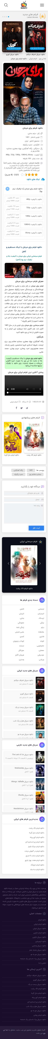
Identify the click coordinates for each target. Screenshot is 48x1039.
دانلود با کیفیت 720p (34, 208)
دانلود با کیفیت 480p (34, 199)
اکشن (22, 609)
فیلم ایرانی (33, 59)
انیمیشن (41, 614)
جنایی (22, 618)
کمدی (22, 636)
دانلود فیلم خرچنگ (37, 865)
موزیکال (21, 650)
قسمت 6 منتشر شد (14, 48)
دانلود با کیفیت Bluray (33, 233)
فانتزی (41, 636)
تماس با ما (42, 963)
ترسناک (41, 618)
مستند (21, 646)
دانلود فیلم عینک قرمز (36, 846)
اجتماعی (41, 609)
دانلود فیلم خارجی (39, 933)
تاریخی (21, 614)
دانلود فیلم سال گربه (36, 833)
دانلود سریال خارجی (39, 937)
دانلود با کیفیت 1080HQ (33, 224)
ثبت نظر (36, 528)
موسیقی (41, 655)
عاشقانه (41, 632)
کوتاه (42, 641)
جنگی (42, 623)
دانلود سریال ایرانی (39, 928)
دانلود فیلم (42, 920)
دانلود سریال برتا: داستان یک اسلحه (33, 959)
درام (42, 627)
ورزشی (41, 659)
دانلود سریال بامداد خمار (37, 950)
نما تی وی (42, 59)
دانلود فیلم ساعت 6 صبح (35, 856)
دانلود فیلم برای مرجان (33, 128)
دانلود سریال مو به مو (38, 954)
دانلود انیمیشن (40, 941)
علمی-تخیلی (19, 632)
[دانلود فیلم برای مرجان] (24, 93)
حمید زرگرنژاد (18, 474)
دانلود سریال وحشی (39, 946)
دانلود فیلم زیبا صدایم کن (34, 842)
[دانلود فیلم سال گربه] (11, 437)
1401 (31, 470)
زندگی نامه (20, 627)
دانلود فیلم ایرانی (40, 924)
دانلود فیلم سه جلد (37, 869)
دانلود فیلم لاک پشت (36, 828)
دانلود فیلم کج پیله (37, 837)
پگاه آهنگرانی (18, 470)
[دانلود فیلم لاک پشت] (34, 437)
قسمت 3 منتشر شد (37, 48)
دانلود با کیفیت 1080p (33, 216)
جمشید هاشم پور (35, 474)
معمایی (41, 650)
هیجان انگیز (19, 655)
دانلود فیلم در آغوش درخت (34, 851)
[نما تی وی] (24, 4)
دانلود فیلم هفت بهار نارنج (34, 860)
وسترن (21, 659)
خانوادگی (21, 623)
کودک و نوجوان (18, 641)
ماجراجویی (40, 646)
